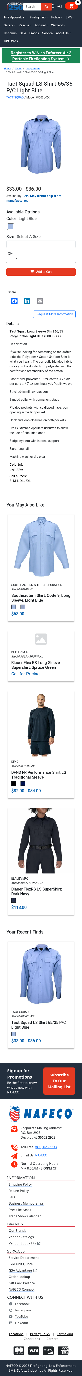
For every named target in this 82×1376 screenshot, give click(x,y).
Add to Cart (44, 272)
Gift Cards (11, 41)
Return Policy (19, 1191)
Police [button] (55, 17)
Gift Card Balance (22, 1283)
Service (47, 33)
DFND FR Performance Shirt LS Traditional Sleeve (38, 775)
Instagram (23, 1310)
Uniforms (10, 33)
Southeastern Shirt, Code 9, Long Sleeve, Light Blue (40, 598)
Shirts (18, 68)
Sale (23, 33)
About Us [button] (62, 33)
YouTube (21, 1316)
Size (10, 236)
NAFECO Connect (21, 1289)
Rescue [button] (24, 25)
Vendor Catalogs (21, 1237)
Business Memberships (26, 1203)
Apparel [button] (40, 25)
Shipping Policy (20, 1184)
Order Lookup (19, 1277)
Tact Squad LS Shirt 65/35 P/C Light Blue (38, 1025)
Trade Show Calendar (25, 1216)
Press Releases (20, 1210)
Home (7, 68)
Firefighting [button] (38, 17)
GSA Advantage (20, 1270)
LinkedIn (21, 1323)
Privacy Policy (40, 1334)
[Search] (46, 7)
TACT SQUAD (15, 97)
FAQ (12, 1197)
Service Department (24, 1258)
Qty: (10, 253)
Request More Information (54, 314)
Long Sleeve (33, 68)
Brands (34, 33)
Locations (16, 1334)
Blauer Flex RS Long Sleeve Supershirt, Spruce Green (35, 665)
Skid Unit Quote (21, 1264)
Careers (52, 1339)
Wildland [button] (57, 25)
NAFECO (41, 1155)
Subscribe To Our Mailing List (59, 1080)
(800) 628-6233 (46, 1147)
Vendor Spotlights (23, 1243)
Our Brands (17, 1230)
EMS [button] (69, 17)
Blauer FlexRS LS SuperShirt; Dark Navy (36, 891)
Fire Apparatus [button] (14, 17)
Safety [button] (8, 25)
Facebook (22, 1304)
